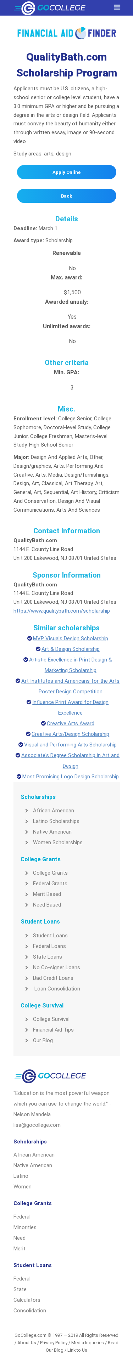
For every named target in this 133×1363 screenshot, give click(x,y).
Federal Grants (50, 883)
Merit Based (47, 894)
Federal (22, 1217)
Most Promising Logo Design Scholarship (70, 776)
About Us (26, 1342)
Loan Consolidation (56, 989)
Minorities (25, 1227)
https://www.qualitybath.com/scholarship (61, 611)
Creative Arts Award (70, 723)
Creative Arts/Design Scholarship (70, 734)
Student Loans (50, 935)
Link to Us (77, 1350)
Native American (52, 832)
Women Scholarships (58, 842)
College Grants (50, 873)
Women (22, 1186)
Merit (19, 1248)
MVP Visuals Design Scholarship (70, 638)
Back (66, 196)
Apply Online (66, 172)
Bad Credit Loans (53, 978)
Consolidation (29, 1310)
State (20, 1289)
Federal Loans (49, 946)
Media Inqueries (87, 1342)
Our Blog (43, 1040)
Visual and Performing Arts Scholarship (70, 745)
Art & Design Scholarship (70, 649)
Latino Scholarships (56, 821)
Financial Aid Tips (53, 1030)
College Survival (51, 1019)
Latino (20, 1176)
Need (19, 1238)
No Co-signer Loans (56, 967)
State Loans (47, 957)
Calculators (26, 1300)
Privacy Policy (53, 1342)
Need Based (47, 905)
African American (53, 810)
